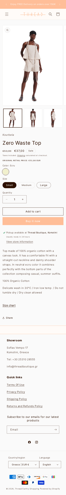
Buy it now (33, 221)
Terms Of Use (15, 384)
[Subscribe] (55, 430)
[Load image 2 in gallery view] (33, 118)
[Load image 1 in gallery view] (12, 118)
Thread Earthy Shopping (27, 489)
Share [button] (9, 317)
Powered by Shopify (50, 489)
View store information (19, 241)
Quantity (7, 192)
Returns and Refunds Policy (25, 406)
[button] (6, 14)
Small (9, 185)
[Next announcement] (59, 4)
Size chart (9, 305)
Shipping (21, 155)
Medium (28, 185)
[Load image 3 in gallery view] (53, 118)
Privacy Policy (16, 391)
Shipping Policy (17, 399)
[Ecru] (6, 172)
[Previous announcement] (6, 4)
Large (43, 185)
